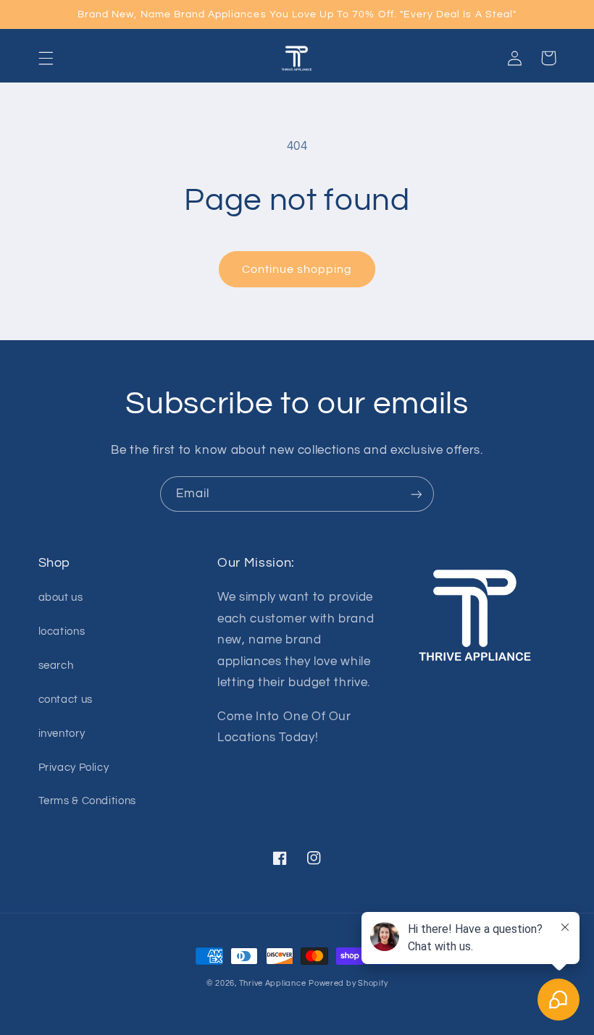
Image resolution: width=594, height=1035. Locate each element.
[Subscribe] (416, 494)
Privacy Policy (73, 767)
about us (60, 597)
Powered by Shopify (348, 983)
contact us (65, 699)
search (56, 665)
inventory (61, 733)
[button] (45, 58)
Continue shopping (297, 269)
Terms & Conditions (87, 800)
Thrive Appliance (272, 983)
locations (61, 631)
